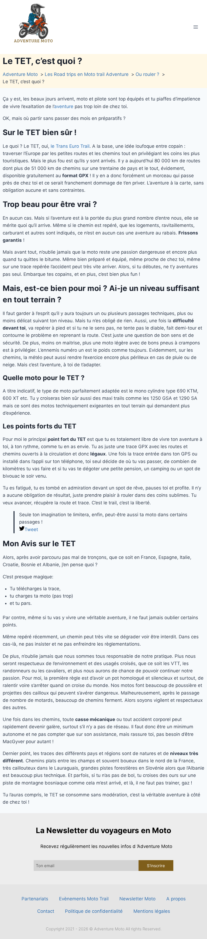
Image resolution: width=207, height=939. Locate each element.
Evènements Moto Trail (84, 898)
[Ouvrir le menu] (196, 27)
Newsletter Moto (137, 898)
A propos (176, 898)
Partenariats (35, 898)
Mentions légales (151, 911)
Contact (45, 911)
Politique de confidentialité (94, 911)
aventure (63, 106)
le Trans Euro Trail (70, 146)
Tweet (31, 529)
